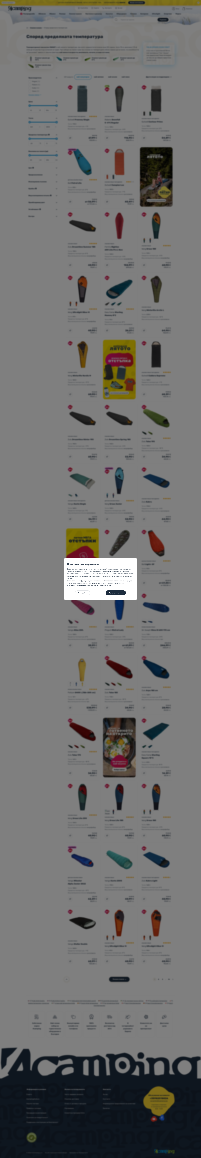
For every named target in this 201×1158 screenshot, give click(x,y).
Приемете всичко (116, 593)
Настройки (82, 593)
